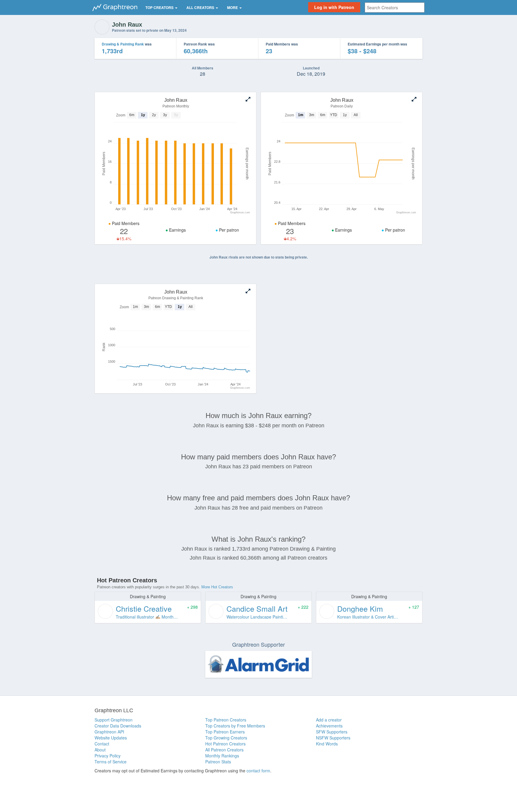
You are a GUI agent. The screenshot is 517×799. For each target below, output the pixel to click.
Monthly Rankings (222, 756)
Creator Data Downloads (118, 726)
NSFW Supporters (333, 738)
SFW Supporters (331, 732)
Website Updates (111, 738)
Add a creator (329, 720)
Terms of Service (111, 762)
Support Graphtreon (114, 720)
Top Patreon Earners (225, 732)
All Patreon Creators (224, 750)
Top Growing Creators (226, 738)
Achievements (329, 726)
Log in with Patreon (334, 7)
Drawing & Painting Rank (123, 44)
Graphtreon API (109, 732)
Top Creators (159, 7)
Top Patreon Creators (225, 720)
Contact (102, 744)
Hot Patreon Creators (225, 744)
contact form (258, 771)
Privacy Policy (108, 756)
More (233, 7)
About (100, 750)
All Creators (200, 7)
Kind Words (327, 744)
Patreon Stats (218, 762)
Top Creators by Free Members (235, 726)
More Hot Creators (217, 587)
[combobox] (395, 7)
